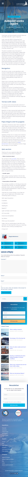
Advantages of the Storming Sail (17, 338)
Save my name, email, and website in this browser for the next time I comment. (13, 288)
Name (3, 275)
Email (2, 281)
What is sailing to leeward (16, 329)
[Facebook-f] (11, 473)
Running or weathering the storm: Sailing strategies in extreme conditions (17, 357)
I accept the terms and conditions (12, 402)
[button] (2, 3)
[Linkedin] (17, 473)
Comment (3, 259)
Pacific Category (14, 16)
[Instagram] (13, 473)
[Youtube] (15, 473)
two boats (13, 158)
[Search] (25, 299)
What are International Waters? (17, 373)
